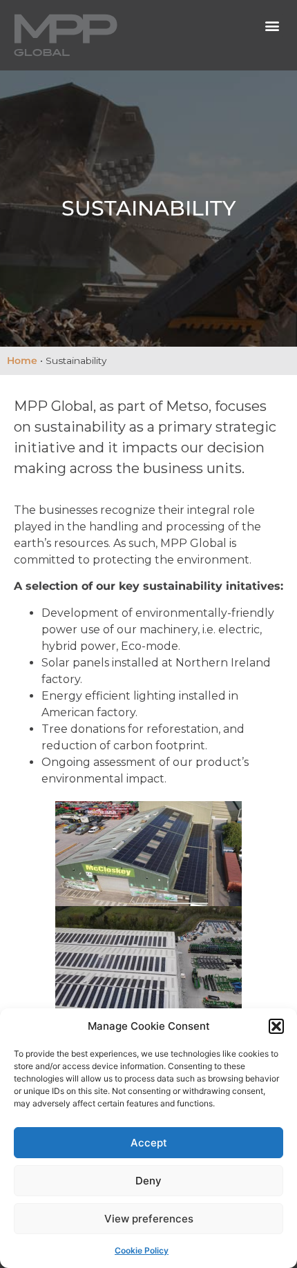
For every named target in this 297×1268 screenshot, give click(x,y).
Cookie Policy (142, 1250)
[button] (276, 1026)
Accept (149, 1142)
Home (22, 360)
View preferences (148, 1218)
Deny (148, 1180)
